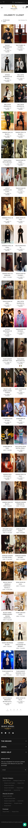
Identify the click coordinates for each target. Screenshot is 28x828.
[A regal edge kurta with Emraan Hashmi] (20, 517)
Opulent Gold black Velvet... (7, 529)
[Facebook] (3, 733)
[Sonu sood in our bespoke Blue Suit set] (20, 206)
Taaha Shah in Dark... (20, 161)
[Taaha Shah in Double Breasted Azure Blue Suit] (20, 317)
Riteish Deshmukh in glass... (7, 331)
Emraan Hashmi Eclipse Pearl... (7, 556)
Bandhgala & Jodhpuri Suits (19, 780)
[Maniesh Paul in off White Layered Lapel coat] (7, 206)
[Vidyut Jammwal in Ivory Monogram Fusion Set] (7, 176)
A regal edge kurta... (20, 529)
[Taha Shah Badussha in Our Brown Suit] (20, 347)
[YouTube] (14, 733)
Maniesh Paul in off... (7, 218)
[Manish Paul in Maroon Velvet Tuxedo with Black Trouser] (7, 262)
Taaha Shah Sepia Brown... (7, 161)
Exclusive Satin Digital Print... (20, 447)
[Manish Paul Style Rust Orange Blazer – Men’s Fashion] (7, 463)
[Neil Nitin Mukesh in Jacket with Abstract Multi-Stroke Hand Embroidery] (7, 93)
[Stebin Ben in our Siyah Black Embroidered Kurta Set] (7, 435)
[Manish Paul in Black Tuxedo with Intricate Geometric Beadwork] (7, 121)
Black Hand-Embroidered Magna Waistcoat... (7, 615)
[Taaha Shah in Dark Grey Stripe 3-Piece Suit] (20, 148)
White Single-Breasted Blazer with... (7, 699)
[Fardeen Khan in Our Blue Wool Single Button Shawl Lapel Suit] (7, 407)
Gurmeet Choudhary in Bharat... (20, 644)
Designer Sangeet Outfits (9, 800)
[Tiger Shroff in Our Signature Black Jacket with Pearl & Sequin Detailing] (7, 659)
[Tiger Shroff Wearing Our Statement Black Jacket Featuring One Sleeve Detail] (20, 659)
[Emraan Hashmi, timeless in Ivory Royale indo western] (20, 490)
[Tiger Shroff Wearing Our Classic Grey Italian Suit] (7, 347)
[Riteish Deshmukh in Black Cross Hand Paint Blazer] (7, 63)
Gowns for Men (17, 790)
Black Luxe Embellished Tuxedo (7, 390)
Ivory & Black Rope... (20, 613)
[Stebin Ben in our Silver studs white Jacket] (20, 407)
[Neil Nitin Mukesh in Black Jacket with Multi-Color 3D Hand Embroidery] (20, 93)
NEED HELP (6, 752)
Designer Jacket (7, 790)
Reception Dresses (18, 803)
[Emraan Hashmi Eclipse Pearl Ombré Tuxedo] (7, 544)
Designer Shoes (15, 811)
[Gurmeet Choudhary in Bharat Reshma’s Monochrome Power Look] (20, 631)
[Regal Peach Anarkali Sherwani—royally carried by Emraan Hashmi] (7, 571)
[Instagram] (10, 733)
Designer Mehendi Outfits (9, 798)
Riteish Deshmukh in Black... (7, 76)
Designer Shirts (21, 783)
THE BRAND (6, 741)
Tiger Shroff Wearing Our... (7, 359)
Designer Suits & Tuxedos (9, 783)
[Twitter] (6, 733)
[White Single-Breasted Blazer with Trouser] (7, 686)
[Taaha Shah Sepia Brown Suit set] (7, 148)
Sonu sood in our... (20, 218)
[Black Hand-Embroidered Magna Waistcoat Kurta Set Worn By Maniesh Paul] (7, 601)
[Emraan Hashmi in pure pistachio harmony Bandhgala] (20, 544)
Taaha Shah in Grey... (7, 302)
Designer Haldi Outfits (7, 796)
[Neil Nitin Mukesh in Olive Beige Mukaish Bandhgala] (20, 290)
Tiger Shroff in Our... (7, 672)
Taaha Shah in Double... (20, 330)
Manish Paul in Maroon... (7, 274)
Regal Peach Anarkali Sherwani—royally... (7, 585)
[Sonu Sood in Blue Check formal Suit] (20, 686)
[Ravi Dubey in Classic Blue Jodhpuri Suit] (20, 33)
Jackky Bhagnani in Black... (7, 46)
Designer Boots (6, 811)
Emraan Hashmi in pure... (20, 556)
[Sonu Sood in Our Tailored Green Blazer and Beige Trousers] (20, 571)
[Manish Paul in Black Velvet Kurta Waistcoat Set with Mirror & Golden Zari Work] (7, 490)
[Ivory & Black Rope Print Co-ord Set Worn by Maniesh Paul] (20, 601)
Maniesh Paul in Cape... (7, 246)
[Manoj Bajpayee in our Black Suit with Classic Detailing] (7, 631)
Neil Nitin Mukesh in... (20, 75)
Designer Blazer (20, 787)
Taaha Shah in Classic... (20, 274)
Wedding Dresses (8, 803)
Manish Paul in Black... (7, 133)
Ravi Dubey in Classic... (20, 46)
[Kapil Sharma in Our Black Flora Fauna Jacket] (20, 377)
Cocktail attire (20, 800)
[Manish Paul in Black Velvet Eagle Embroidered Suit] (20, 121)
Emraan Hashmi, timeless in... (20, 503)
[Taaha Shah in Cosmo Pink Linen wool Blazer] (20, 176)
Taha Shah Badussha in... (20, 359)
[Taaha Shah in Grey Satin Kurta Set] (7, 290)
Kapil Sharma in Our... (20, 390)
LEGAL (4, 747)
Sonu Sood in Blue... (20, 699)
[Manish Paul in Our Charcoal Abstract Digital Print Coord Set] (20, 463)
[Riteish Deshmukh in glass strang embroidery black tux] (7, 317)
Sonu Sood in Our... (20, 583)
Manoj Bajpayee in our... (7, 643)
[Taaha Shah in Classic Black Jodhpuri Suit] (20, 262)
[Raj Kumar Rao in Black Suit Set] (20, 234)
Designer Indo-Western (9, 787)
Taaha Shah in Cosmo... (20, 189)
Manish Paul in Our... (21, 475)
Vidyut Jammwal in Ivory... (7, 189)
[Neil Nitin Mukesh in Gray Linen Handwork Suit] (20, 63)
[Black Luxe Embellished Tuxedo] (7, 377)
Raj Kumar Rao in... (20, 246)
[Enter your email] (25, 770)
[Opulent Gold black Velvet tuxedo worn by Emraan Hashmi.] (7, 517)
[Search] (23, 7)
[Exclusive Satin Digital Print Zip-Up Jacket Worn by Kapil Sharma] (20, 435)
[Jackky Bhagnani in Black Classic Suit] (7, 33)
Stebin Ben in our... (20, 419)
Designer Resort (7, 805)
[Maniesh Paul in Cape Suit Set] (7, 234)
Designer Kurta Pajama (9, 785)
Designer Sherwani (7, 780)
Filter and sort (6, 21)
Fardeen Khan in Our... (7, 419)
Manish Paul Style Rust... (7, 475)
